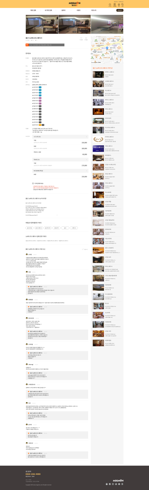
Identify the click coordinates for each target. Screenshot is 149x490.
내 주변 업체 (48, 10)
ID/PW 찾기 (121, 1)
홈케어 (63, 10)
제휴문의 (119, 10)
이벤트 (79, 10)
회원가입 (116, 1)
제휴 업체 (33, 10)
